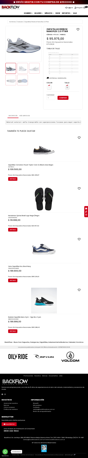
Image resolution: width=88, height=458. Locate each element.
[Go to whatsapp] (5, 451)
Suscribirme (9, 424)
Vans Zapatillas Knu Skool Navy (19, 266)
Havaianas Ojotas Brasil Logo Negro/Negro (23, 216)
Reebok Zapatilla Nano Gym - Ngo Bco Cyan (24, 317)
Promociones (28, 376)
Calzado (20, 22)
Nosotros (37, 376)
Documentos (53, 376)
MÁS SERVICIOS (25, 116)
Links (60, 376)
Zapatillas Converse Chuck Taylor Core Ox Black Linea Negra (30, 165)
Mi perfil (35, 403)
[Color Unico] (49, 87)
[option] (18, 356)
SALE (75, 13)
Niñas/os (49, 13)
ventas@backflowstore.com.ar (44, 409)
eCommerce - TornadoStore (34, 455)
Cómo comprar (9, 407)
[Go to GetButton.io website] (5, 456)
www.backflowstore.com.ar (55, 440)
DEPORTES (66, 13)
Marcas (44, 376)
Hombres (28, 13)
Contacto (36, 407)
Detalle (13, 179)
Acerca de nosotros (11, 403)
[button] (69, 7)
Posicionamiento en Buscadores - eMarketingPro (59, 455)
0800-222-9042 (11, 431)
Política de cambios (11, 409)
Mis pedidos (37, 405)
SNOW (57, 13)
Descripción (13, 116)
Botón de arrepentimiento (42, 411)
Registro (80, 8)
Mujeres (38, 13)
